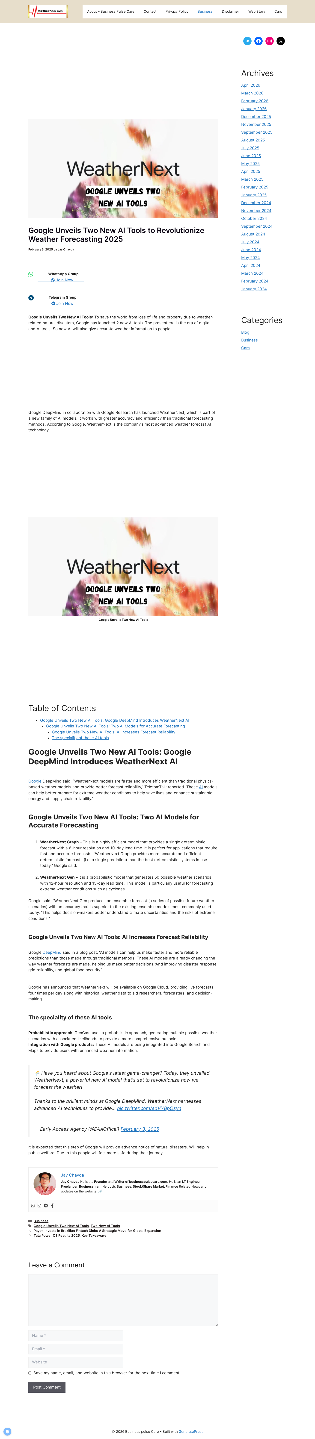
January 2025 (254, 195)
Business (205, 11)
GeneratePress (191, 1431)
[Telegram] (46, 1206)
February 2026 (254, 101)
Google (35, 781)
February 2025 (254, 187)
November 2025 (256, 124)
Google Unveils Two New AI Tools (61, 1226)
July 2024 (250, 242)
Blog (245, 332)
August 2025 (253, 140)
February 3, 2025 (140, 1129)
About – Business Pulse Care (110, 11)
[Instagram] (39, 1206)
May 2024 (250, 257)
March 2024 (252, 273)
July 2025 (250, 148)
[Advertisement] (123, 75)
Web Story (256, 11)
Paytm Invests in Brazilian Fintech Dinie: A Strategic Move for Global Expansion (97, 1231)
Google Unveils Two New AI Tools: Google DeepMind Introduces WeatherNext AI (114, 720)
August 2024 (253, 234)
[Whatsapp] (33, 1206)
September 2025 (256, 132)
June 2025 (251, 155)
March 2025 (252, 179)
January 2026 (254, 108)
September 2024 (257, 226)
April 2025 (250, 171)
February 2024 (254, 281)
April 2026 (250, 85)
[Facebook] (52, 1206)
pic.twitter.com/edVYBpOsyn (149, 1108)
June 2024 (251, 249)
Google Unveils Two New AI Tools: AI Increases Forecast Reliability (113, 732)
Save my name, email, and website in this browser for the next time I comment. (107, 1373)
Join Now (69, 280)
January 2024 (254, 289)
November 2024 (256, 210)
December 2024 (256, 202)
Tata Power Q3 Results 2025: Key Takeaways (70, 1235)
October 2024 (254, 218)
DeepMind (52, 952)
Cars (278, 11)
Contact (150, 11)
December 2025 (256, 116)
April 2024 (250, 265)
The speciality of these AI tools (80, 738)
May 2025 (250, 163)
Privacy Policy (177, 11)
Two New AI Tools (105, 1226)
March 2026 (252, 93)
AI (201, 787)
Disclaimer (230, 11)
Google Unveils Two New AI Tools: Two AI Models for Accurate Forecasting (115, 726)
